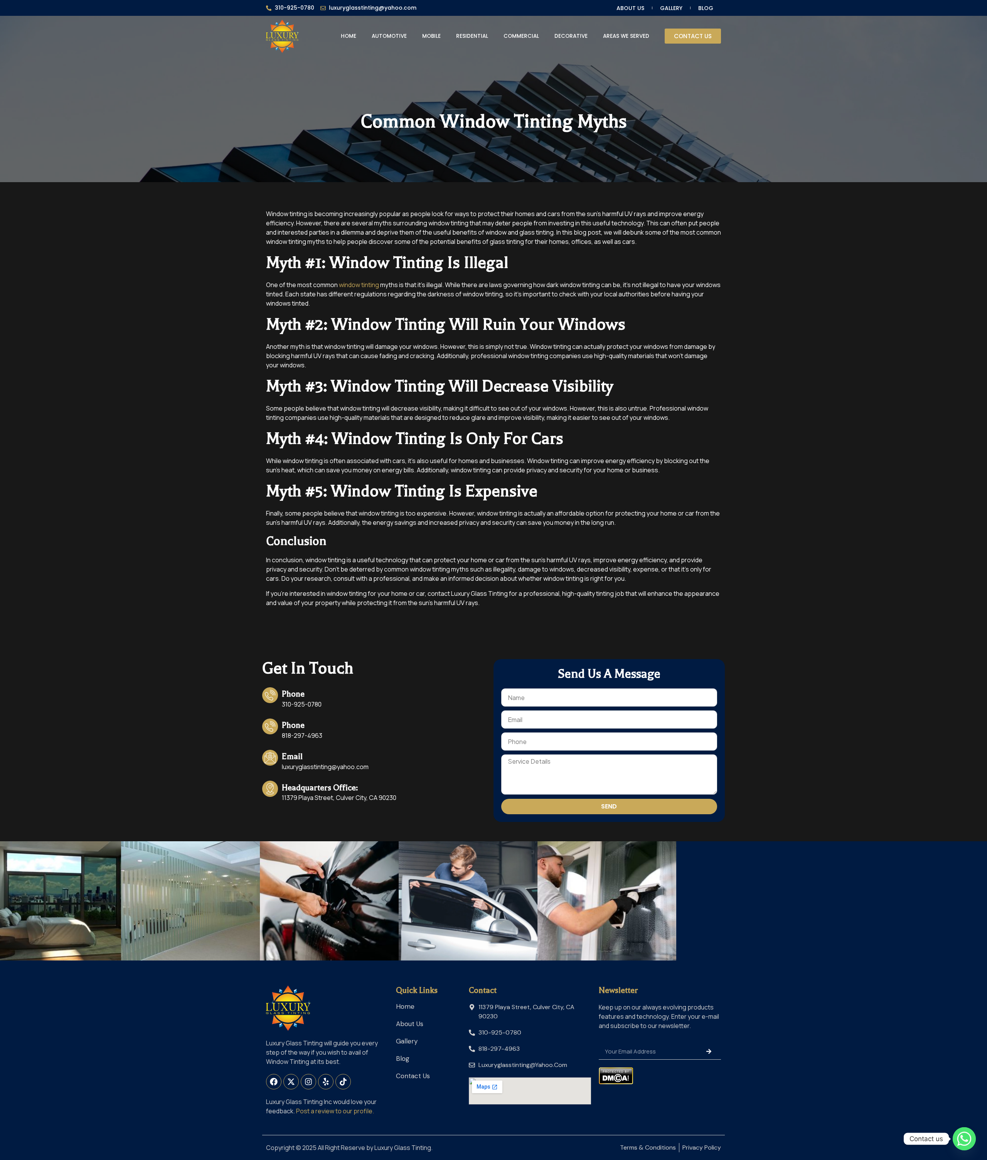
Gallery (671, 8)
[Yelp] (325, 1081)
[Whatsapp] (964, 1138)
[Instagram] (308, 1081)
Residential (472, 36)
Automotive (389, 36)
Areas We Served (626, 36)
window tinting (359, 285)
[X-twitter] (291, 1081)
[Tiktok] (343, 1081)
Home (348, 36)
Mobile (431, 36)
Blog (705, 8)
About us (630, 8)
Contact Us (413, 1076)
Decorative (571, 36)
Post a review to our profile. (335, 1111)
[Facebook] (273, 1081)
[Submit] (709, 1051)
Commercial (521, 36)
